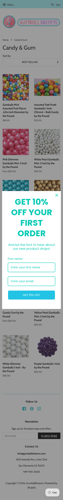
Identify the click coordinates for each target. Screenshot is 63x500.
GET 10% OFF (31, 295)
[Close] (56, 195)
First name (15, 259)
